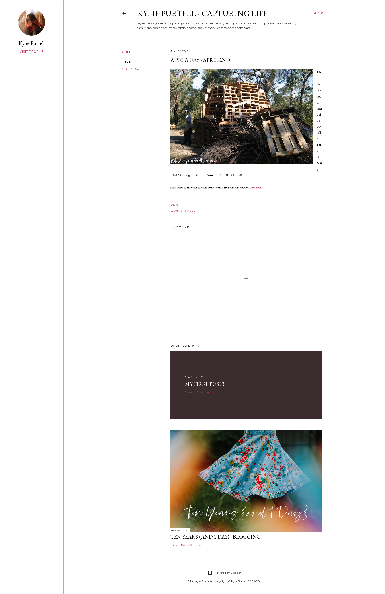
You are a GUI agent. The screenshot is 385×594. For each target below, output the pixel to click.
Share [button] (125, 51)
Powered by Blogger (228, 572)
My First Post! (204, 383)
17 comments (204, 392)
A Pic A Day (130, 69)
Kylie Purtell (31, 43)
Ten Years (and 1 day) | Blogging (215, 536)
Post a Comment (192, 545)
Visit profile (32, 52)
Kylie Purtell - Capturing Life (202, 13)
